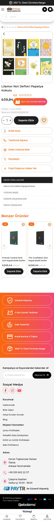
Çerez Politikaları (11, 430)
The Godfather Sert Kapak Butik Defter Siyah (38, 259)
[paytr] (26, 488)
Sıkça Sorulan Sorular (13, 414)
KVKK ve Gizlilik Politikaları (16, 440)
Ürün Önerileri (12, 205)
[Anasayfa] (4, 27)
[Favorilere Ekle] (44, 120)
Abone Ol (40, 375)
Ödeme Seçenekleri (15, 199)
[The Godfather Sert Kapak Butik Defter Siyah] (40, 238)
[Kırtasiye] (7, 27)
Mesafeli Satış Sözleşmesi (15, 435)
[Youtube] (19, 390)
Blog (5, 419)
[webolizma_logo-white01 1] (27, 504)
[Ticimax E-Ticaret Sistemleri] (27, 511)
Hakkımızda (9, 405)
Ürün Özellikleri (13, 180)
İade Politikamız (11, 445)
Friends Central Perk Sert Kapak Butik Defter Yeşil (13, 259)
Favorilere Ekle (23, 224)
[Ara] (6, 17)
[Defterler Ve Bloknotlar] (12, 27)
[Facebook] (5, 390)
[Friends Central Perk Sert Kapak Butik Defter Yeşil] (13, 238)
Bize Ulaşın (8, 410)
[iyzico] (39, 499)
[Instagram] (12, 390)
